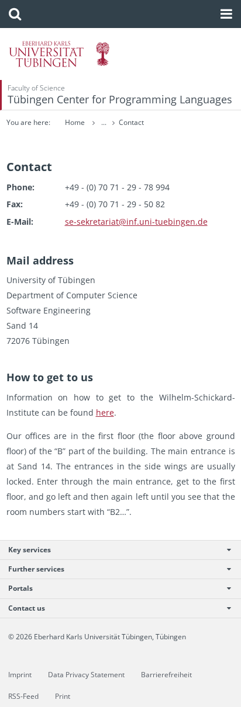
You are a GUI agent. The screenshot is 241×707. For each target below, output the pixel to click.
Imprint (20, 675)
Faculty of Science (36, 88)
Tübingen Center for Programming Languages (120, 99)
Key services (29, 550)
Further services (36, 569)
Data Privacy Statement (86, 675)
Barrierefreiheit (166, 675)
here (105, 412)
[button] (15, 14)
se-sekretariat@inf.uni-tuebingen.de (136, 221)
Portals (20, 588)
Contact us (26, 608)
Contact (131, 122)
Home (75, 122)
